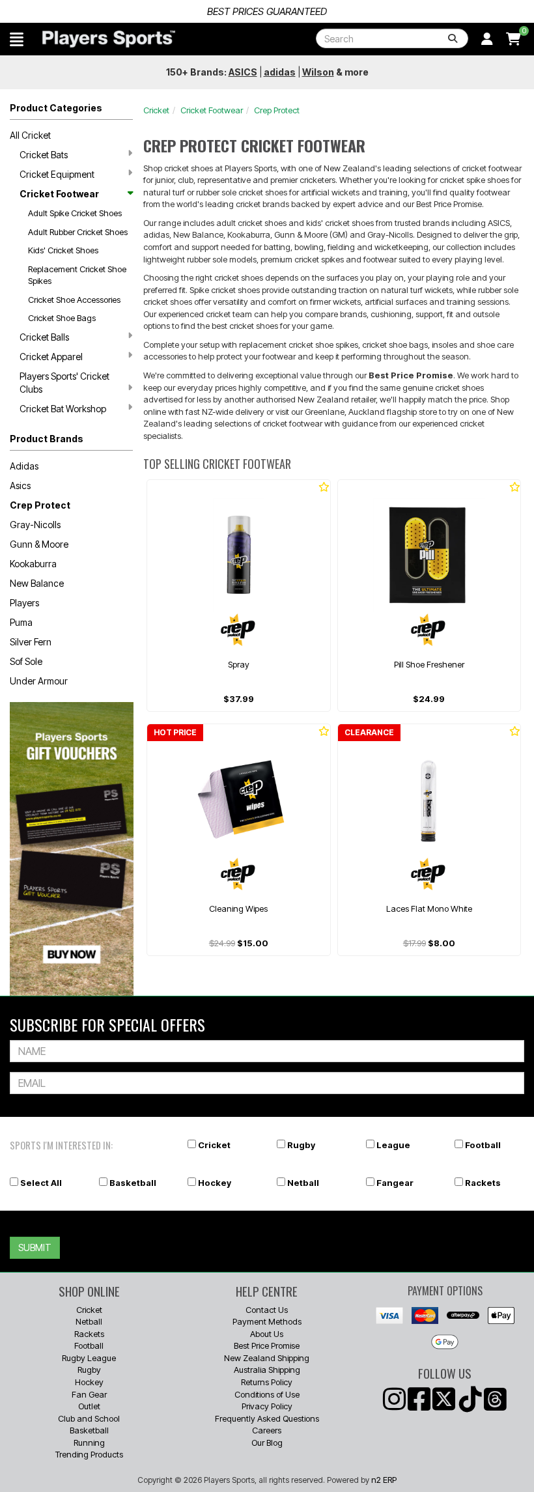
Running (89, 1442)
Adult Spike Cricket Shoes (75, 213)
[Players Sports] (108, 39)
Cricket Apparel (51, 356)
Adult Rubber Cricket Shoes (78, 232)
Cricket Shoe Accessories (74, 299)
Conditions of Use (267, 1394)
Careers (266, 1430)
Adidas (24, 466)
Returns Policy (266, 1382)
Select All (41, 1182)
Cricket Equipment (57, 174)
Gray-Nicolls (35, 524)
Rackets (483, 1182)
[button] (16, 39)
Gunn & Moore (39, 544)
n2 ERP (384, 1479)
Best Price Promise (267, 1345)
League (393, 1145)
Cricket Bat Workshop (63, 408)
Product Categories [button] (56, 107)
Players (24, 602)
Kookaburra (33, 563)
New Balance (37, 583)
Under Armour (39, 680)
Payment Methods (267, 1321)
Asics (20, 485)
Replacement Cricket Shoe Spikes (77, 275)
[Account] (487, 39)
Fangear (395, 1182)
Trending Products (89, 1454)
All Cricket (30, 135)
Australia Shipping (267, 1369)
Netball (303, 1182)
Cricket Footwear (59, 193)
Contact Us (267, 1309)
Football (483, 1145)
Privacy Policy (267, 1406)
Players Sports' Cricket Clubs (64, 383)
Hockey (214, 1182)
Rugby (301, 1145)
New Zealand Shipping (266, 1358)
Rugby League (89, 1358)
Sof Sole (26, 661)
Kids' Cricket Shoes (63, 250)
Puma (21, 622)
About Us (266, 1334)
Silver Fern (30, 641)
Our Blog (267, 1442)
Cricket (156, 110)
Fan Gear (89, 1394)
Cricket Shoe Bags (62, 318)
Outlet (89, 1406)
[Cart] (513, 39)
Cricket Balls (44, 337)
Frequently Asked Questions (267, 1418)
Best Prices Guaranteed (267, 11)
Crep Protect (40, 505)
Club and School (89, 1418)
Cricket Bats (44, 154)
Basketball (132, 1182)
